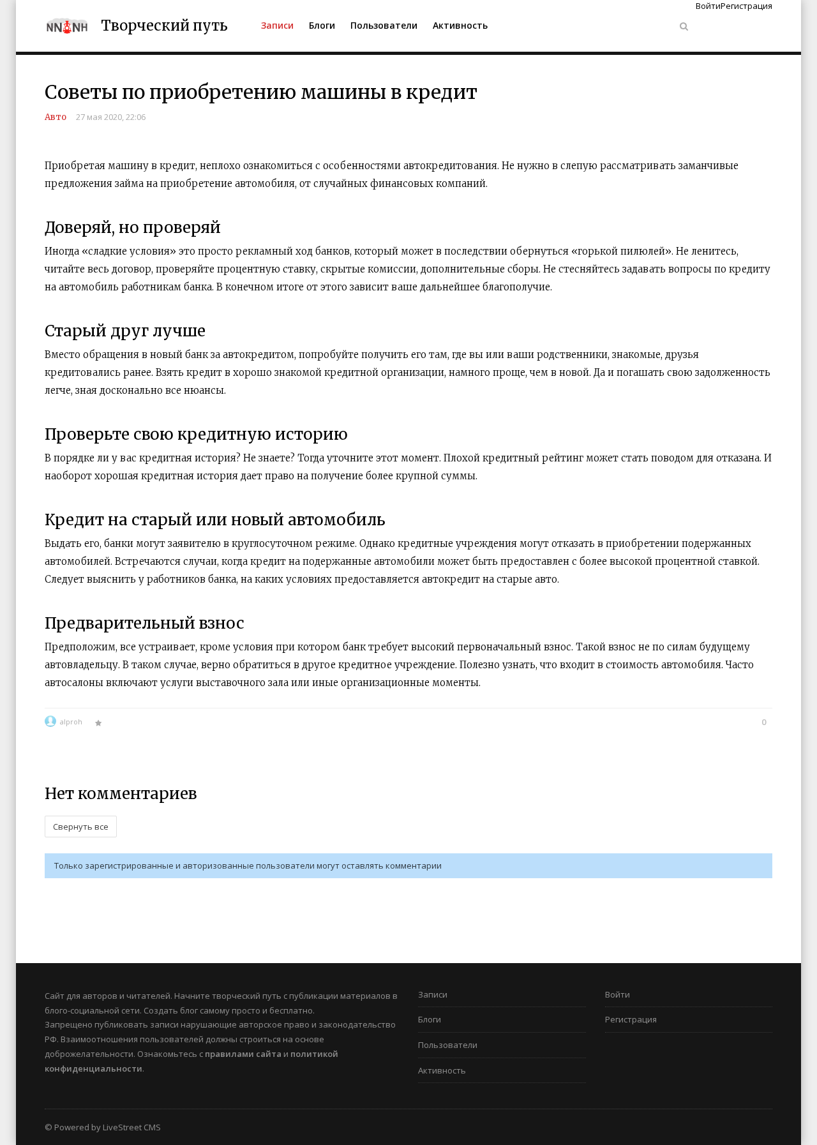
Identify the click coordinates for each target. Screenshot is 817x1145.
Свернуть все (81, 826)
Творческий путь (164, 25)
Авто (55, 117)
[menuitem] (277, 26)
